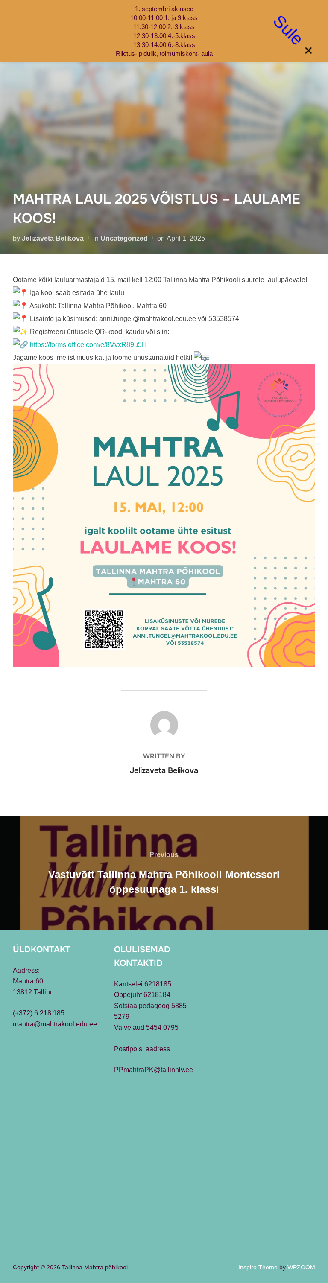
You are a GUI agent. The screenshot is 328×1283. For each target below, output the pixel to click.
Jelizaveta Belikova (53, 238)
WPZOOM (301, 1267)
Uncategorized (124, 238)
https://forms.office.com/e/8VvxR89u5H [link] (88, 344)
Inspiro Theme (258, 1267)
